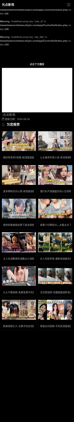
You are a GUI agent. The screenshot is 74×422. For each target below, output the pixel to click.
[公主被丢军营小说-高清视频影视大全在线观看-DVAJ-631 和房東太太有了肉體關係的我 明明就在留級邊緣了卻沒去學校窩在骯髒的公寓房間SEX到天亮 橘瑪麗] (55, 141)
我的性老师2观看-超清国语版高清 (21, 157)
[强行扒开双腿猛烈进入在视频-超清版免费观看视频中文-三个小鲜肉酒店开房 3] (55, 175)
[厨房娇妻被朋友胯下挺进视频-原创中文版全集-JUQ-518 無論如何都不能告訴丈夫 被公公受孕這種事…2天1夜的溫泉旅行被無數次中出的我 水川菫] (18, 208)
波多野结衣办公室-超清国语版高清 (21, 191)
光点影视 (8, 4)
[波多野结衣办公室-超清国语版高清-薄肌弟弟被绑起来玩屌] (18, 175)
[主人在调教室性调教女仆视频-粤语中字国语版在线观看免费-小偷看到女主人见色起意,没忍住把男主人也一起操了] (18, 242)
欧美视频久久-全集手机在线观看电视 (23, 326)
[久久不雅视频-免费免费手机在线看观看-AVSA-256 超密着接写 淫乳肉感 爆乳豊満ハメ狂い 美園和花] (18, 276)
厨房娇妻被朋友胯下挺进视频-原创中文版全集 (27, 224)
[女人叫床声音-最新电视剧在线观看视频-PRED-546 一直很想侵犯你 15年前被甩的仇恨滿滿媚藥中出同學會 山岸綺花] (55, 242)
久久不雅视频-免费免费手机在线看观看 (24, 292)
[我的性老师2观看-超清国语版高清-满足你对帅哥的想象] (18, 141)
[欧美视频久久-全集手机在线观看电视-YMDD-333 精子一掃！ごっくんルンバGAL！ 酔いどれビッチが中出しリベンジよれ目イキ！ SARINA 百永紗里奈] (18, 310)
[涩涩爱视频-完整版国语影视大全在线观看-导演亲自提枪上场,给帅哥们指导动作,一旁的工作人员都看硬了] (55, 276)
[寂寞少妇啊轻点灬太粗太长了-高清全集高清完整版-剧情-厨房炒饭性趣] (55, 208)
